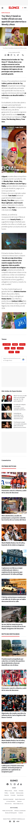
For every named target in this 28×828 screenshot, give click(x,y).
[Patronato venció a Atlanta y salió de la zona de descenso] (14, 480)
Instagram (14, 784)
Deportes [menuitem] (6, 795)
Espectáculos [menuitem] (20, 795)
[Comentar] (21, 55)
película (22, 344)
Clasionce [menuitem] (19, 801)
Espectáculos (6, 12)
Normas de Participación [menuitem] (11, 813)
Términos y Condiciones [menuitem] (20, 810)
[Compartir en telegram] (17, 55)
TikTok (18, 784)
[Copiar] (11, 55)
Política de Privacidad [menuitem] (7, 810)
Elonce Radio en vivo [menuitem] (18, 803)
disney (7, 348)
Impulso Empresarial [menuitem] (20, 799)
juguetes (20, 348)
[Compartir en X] (14, 55)
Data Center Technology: (14, 821)
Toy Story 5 (6, 344)
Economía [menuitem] (13, 795)
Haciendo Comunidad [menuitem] (8, 799)
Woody (11, 352)
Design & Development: (18, 821)
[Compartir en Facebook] (8, 55)
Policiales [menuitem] (21, 790)
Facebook (7, 784)
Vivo (25, 7)
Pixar (13, 348)
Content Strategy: (10, 821)
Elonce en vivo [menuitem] (8, 803)
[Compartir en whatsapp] (5, 55)
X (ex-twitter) (11, 784)
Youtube (21, 784)
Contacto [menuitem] (20, 813)
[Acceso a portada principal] (14, 8)
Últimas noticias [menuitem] (8, 790)
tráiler (15, 344)
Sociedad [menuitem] (12, 793)
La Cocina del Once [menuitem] (10, 801)
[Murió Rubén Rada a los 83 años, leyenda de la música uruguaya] (14, 532)
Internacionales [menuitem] (19, 793)
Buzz (17, 352)
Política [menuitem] (6, 793)
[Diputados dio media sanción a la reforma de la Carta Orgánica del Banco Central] (14, 703)
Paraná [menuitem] (15, 790)
